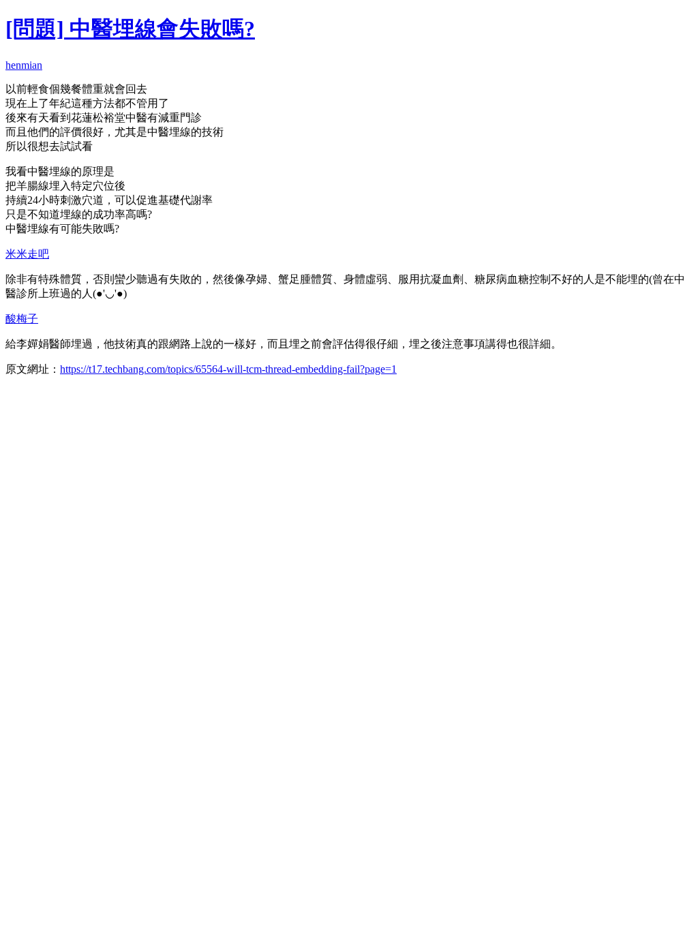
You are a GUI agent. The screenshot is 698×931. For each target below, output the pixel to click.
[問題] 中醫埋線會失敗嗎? (130, 28)
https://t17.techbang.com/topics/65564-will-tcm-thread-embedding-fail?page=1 (228, 369)
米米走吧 (27, 254)
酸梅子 (21, 318)
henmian (23, 65)
